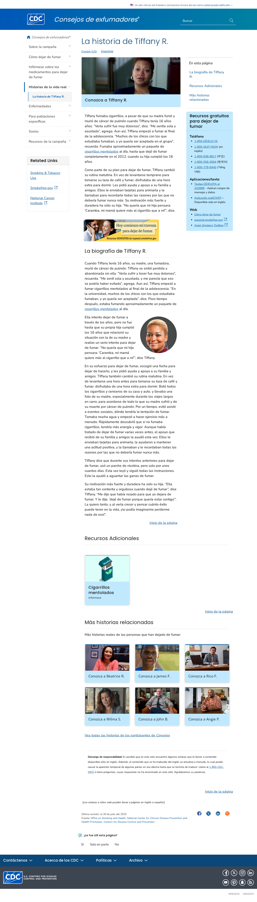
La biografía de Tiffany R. (206, 74)
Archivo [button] (136, 860)
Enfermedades (40, 106)
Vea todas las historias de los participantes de (127, 735)
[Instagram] (242, 873)
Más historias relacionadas (199, 97)
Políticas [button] (104, 860)
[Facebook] (226, 873)
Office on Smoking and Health (108, 818)
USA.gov (248, 894)
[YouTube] (226, 882)
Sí (82, 844)
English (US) (89, 51)
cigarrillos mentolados (101, 151)
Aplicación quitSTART (207, 198)
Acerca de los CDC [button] (62, 860)
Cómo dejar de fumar (207, 214)
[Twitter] (234, 873)
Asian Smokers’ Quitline (211, 225)
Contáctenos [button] (15, 860)
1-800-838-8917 (205, 156)
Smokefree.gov (41, 188)
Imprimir (107, 51)
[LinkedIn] (250, 873)
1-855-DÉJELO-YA (206, 141)
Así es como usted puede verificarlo (210, 5)
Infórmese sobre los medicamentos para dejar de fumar (48, 72)
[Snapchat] (242, 882)
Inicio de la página (163, 523)
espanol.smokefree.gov (211, 220)
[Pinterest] (234, 882)
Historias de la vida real (48, 87)
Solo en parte (99, 844)
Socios (34, 131)
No (117, 844)
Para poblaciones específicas (42, 119)
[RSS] (250, 882)
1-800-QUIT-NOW (206, 147)
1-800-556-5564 (205, 162)
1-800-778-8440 (205, 167)
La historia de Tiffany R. (49, 96)
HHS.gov (234, 894)
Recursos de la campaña (47, 141)
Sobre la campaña (42, 47)
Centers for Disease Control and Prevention (129, 822)
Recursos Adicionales (205, 86)
